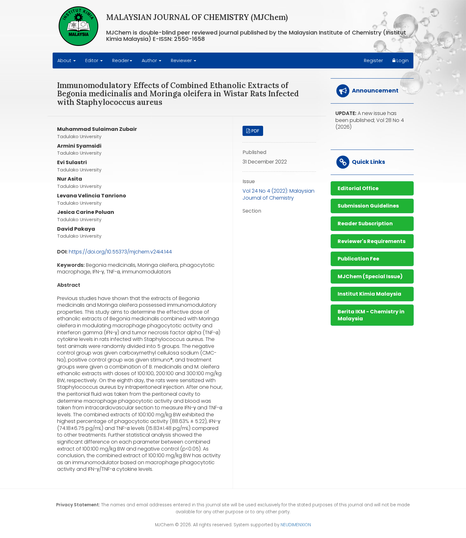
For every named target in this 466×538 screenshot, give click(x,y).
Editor (92, 60)
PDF (254, 131)
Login (402, 60)
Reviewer (182, 60)
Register (373, 60)
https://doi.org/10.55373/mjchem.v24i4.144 (120, 251)
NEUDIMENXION (296, 525)
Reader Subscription (365, 223)
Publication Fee (358, 258)
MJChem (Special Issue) (370, 276)
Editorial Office (358, 188)
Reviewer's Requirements (371, 241)
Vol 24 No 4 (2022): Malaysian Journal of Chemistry (278, 194)
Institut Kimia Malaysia (369, 294)
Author (150, 60)
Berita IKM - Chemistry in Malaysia (371, 315)
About (65, 60)
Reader (120, 60)
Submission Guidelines (368, 205)
